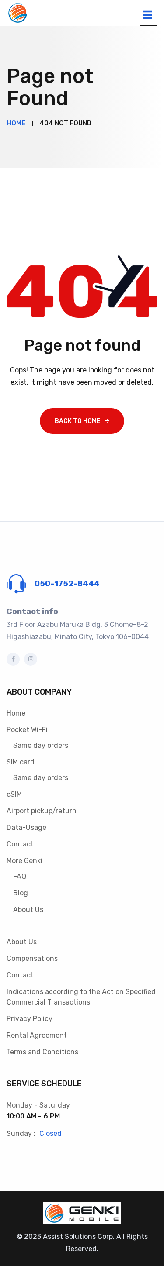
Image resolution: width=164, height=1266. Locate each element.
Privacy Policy (29, 1019)
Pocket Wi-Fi (27, 730)
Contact (20, 844)
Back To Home (78, 421)
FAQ (19, 876)
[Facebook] (13, 659)
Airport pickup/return (42, 811)
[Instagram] (30, 659)
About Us (28, 909)
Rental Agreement (37, 1035)
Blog (20, 893)
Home (16, 713)
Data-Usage (26, 827)
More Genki (24, 861)
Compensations (32, 958)
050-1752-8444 (67, 583)
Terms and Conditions (42, 1052)
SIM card (21, 762)
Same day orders (40, 745)
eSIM (14, 794)
